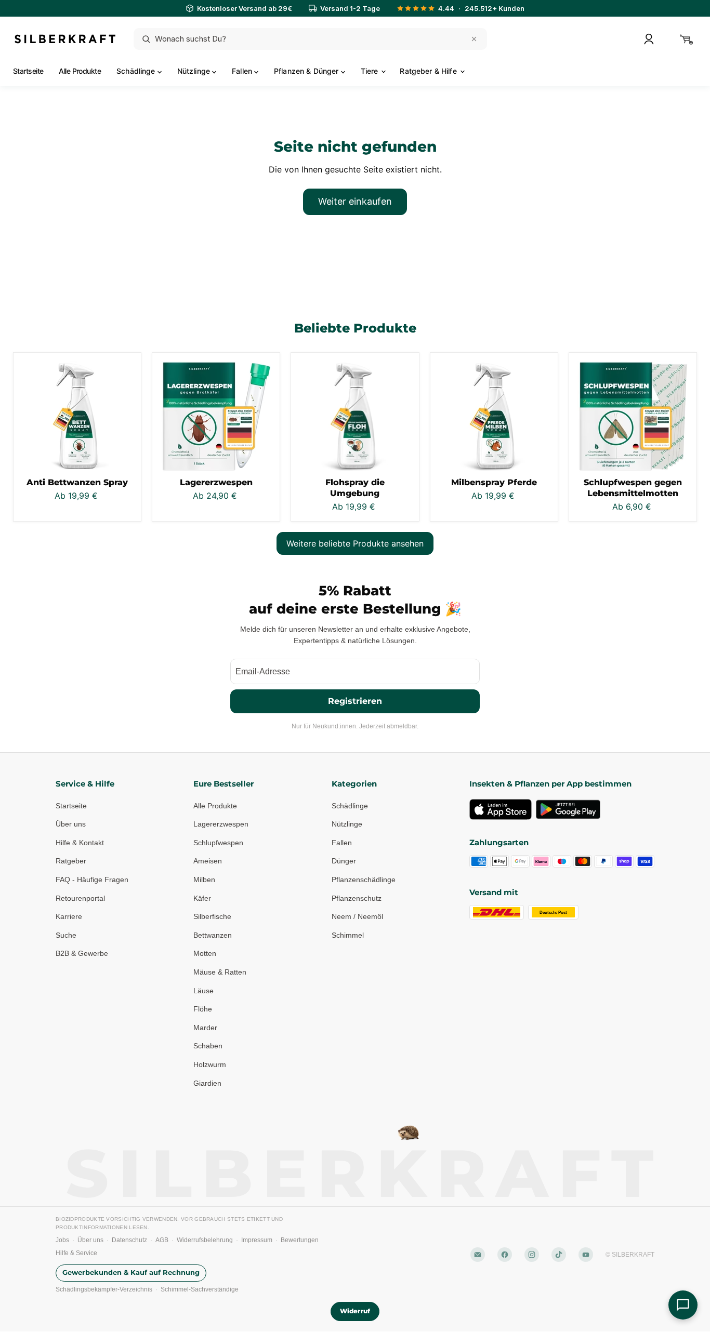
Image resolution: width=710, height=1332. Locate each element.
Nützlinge (194, 70)
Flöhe (202, 1009)
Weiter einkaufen (355, 201)
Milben (204, 879)
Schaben (207, 1046)
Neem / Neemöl (357, 916)
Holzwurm (209, 1064)
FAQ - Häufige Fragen (92, 879)
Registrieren (355, 701)
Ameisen (207, 861)
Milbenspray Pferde (494, 482)
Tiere (370, 70)
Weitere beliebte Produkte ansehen (355, 543)
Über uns (71, 824)
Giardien (207, 1083)
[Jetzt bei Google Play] (568, 809)
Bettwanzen (212, 935)
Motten (204, 954)
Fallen (243, 70)
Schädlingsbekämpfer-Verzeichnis (104, 1289)
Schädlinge (136, 70)
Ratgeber (71, 861)
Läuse (203, 991)
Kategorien (354, 784)
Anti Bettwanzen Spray (77, 482)
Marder (205, 1027)
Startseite (28, 70)
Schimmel (348, 935)
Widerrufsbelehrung (205, 1240)
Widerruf (355, 1311)
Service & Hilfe (85, 784)
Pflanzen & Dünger (307, 70)
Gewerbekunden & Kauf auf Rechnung (131, 1273)
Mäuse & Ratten (219, 972)
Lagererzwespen (216, 482)
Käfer (202, 898)
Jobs (62, 1240)
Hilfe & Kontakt (80, 842)
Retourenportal (80, 898)
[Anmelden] (648, 39)
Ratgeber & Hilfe (429, 70)
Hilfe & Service (76, 1253)
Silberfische (212, 916)
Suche (66, 935)
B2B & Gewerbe (82, 954)
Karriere (69, 916)
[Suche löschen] (474, 39)
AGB (161, 1240)
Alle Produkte (80, 70)
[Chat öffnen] (683, 1305)
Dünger (344, 861)
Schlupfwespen (218, 842)
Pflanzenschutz (357, 898)
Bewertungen (300, 1240)
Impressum (256, 1240)
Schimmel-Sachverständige (200, 1289)
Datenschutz (129, 1240)
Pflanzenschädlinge (364, 879)
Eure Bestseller (223, 784)
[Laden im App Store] (500, 809)
